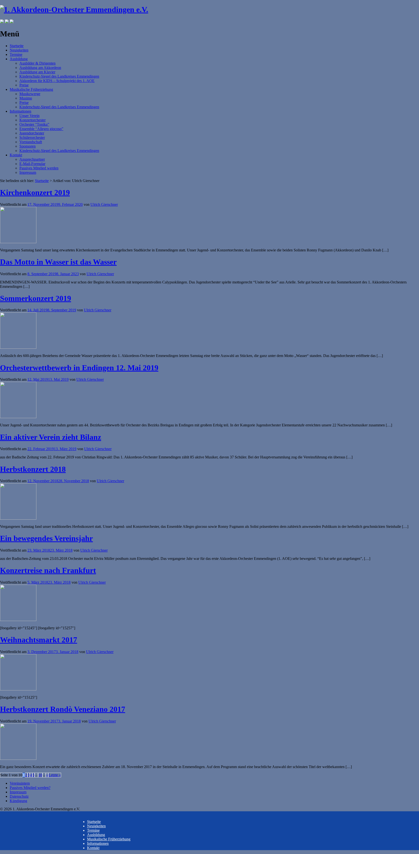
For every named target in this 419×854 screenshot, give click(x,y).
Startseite (17, 46)
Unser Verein (29, 116)
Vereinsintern (20, 783)
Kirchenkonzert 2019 (35, 192)
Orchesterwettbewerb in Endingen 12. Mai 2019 (79, 367)
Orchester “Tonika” (34, 124)
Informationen (20, 111)
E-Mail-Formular (32, 164)
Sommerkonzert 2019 (35, 298)
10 (40, 775)
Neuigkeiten (19, 50)
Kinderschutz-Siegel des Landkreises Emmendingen (59, 76)
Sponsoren (27, 146)
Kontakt (16, 155)
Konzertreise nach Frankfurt (48, 570)
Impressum (27, 172)
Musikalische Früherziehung (31, 89)
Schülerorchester (32, 137)
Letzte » (54, 775)
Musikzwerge (29, 94)
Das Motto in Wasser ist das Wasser (58, 261)
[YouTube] (12, 22)
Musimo (25, 98)
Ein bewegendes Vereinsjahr (46, 538)
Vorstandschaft (30, 142)
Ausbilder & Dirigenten (37, 63)
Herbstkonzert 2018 (33, 469)
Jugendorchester (31, 133)
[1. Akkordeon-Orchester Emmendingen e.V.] (74, 9)
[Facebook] (2, 22)
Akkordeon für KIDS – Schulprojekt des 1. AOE (57, 81)
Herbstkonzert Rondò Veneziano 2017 (62, 709)
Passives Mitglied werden (38, 168)
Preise (24, 85)
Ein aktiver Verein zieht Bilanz (50, 437)
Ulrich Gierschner (104, 204)
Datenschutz (19, 796)
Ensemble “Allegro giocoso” (41, 129)
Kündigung (18, 801)
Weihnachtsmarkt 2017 (38, 639)
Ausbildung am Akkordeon (40, 68)
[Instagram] (7, 22)
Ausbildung (19, 59)
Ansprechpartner (32, 159)
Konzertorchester (32, 120)
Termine (16, 54)
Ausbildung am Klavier (37, 72)
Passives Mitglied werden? (30, 788)
